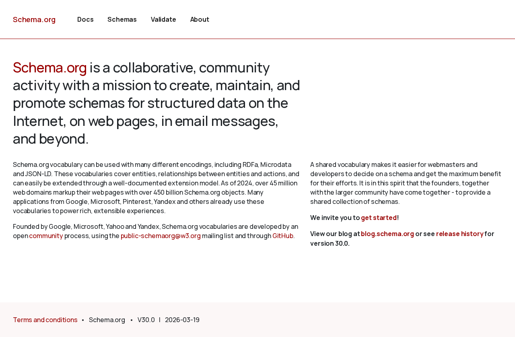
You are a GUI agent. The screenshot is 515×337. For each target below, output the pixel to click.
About (199, 19)
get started (378, 217)
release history (460, 233)
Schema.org (34, 19)
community (46, 235)
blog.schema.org (387, 233)
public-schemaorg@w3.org (161, 235)
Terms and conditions (45, 319)
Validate (163, 19)
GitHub (282, 235)
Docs (85, 19)
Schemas (122, 19)
